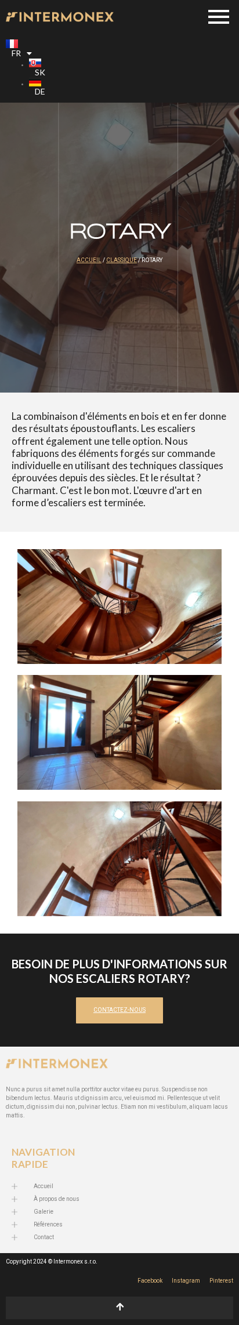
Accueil (89, 260)
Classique (121, 260)
